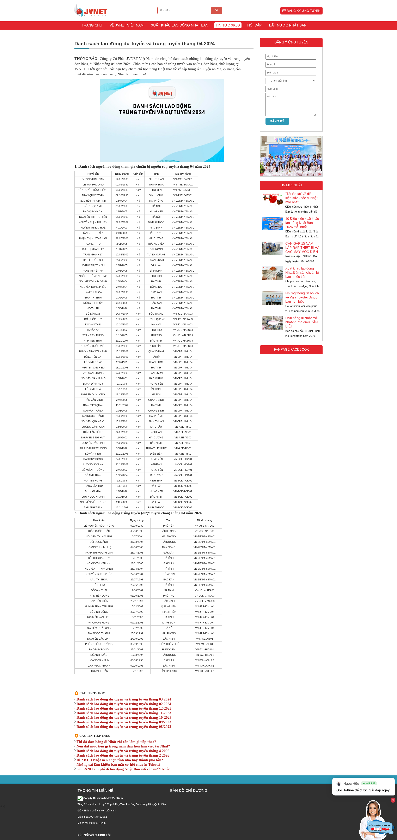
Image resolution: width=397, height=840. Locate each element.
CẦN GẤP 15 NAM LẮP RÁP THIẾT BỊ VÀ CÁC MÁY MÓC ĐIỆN (302, 248)
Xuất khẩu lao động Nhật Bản (179, 25)
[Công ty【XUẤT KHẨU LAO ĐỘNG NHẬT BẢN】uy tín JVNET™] (91, 10)
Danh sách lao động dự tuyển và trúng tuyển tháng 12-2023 (124, 708)
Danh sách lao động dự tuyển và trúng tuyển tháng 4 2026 (123, 751)
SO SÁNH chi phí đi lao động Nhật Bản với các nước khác (123, 769)
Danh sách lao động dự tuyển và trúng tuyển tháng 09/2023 (124, 722)
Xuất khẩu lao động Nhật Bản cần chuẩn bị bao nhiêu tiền (302, 272)
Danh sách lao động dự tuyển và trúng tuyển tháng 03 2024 (124, 699)
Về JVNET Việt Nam (126, 25)
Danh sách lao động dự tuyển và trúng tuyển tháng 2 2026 (123, 755)
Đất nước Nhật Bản (287, 25)
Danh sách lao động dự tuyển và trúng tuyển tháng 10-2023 (124, 717)
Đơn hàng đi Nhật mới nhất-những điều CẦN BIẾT (301, 322)
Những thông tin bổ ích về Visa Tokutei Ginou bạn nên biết (302, 297)
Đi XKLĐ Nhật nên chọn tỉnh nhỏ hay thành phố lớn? (120, 760)
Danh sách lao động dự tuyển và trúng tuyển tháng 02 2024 (124, 704)
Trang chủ (92, 25)
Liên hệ (85, 34)
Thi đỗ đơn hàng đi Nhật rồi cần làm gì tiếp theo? (116, 742)
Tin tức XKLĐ (228, 25)
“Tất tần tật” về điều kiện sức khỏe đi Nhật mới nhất (301, 198)
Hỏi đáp (254, 25)
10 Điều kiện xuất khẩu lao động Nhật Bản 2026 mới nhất (302, 223)
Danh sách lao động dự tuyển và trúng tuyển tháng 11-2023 (124, 713)
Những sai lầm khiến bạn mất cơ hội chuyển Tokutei (118, 764)
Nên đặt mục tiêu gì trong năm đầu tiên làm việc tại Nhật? (123, 746)
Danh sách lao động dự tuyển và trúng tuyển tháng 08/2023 (124, 726)
